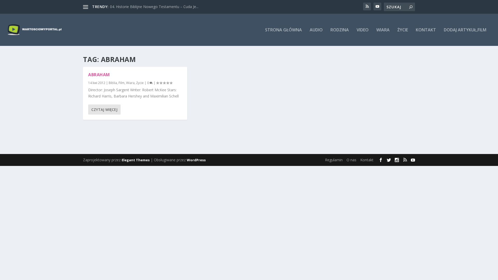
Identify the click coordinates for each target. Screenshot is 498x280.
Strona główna (283, 30)
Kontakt (426, 30)
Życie (402, 30)
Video (363, 30)
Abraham (99, 75)
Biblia (113, 83)
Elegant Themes (136, 160)
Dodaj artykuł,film (465, 30)
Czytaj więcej (104, 109)
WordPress (196, 160)
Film (122, 83)
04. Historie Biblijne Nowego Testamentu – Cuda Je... (154, 6)
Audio (316, 30)
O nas (351, 159)
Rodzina (339, 30)
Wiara (383, 30)
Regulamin (334, 159)
